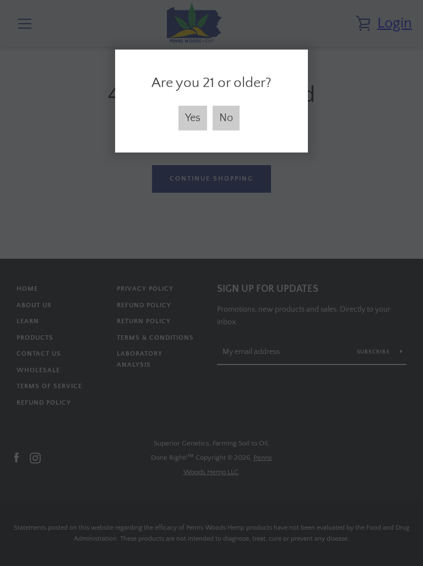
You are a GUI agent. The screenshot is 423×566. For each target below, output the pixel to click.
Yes (192, 118)
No (226, 118)
